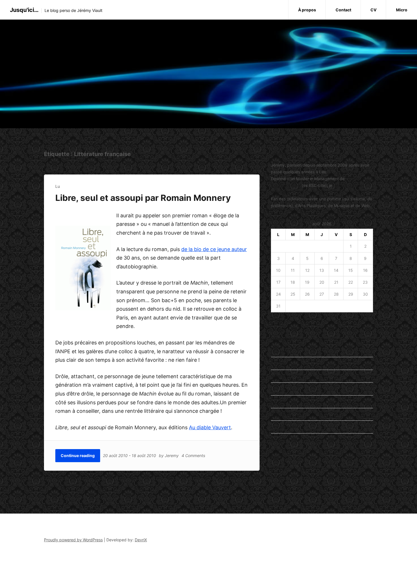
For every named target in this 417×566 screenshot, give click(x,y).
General (278, 376)
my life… (279, 401)
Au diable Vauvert (210, 427)
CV (373, 9)
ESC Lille (279, 468)
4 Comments (193, 455)
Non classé (281, 414)
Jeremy (172, 455)
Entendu (278, 363)
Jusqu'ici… (24, 10)
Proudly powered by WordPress (73, 539)
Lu (57, 186)
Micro (401, 9)
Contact (343, 9)
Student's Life (283, 426)
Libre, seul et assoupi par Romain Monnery (143, 198)
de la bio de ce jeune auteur (214, 249)
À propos (307, 9)
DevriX (141, 539)
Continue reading (78, 455)
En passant (281, 350)
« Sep (276, 321)
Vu (273, 439)
